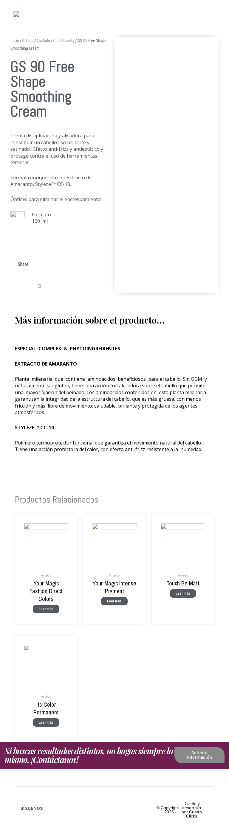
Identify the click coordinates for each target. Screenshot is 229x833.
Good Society (64, 40)
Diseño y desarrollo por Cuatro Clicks (192, 809)
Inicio (14, 40)
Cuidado (43, 40)
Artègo (28, 40)
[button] (211, 14)
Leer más (46, 608)
